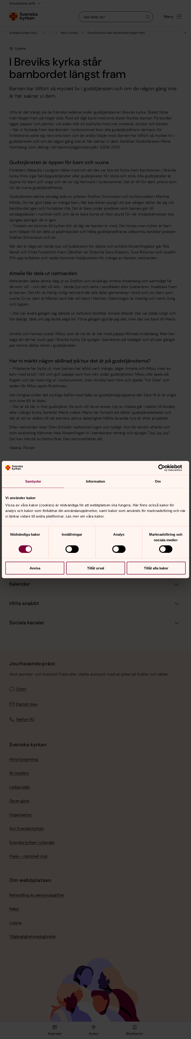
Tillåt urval (95, 568)
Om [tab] (158, 481)
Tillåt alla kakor (156, 568)
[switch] (72, 549)
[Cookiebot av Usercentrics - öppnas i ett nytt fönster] (165, 467)
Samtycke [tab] (33, 481)
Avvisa (35, 568)
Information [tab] (95, 481)
